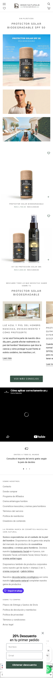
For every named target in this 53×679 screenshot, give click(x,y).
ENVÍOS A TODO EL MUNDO (26, 455)
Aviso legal (8, 624)
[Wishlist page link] (6, 8)
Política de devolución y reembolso (19, 610)
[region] (26, 455)
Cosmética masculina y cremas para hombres (24, 506)
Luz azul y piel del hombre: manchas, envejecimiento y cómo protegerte (22, 329)
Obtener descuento (24, 665)
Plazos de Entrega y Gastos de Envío (20, 605)
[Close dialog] (42, 633)
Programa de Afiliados (13, 496)
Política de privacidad (13, 614)
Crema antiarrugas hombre (15, 501)
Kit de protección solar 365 (26, 267)
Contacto (7, 486)
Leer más (7, 358)
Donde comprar (10, 491)
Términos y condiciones (14, 619)
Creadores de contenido (14, 521)
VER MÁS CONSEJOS (26, 379)
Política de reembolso (13, 516)
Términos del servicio (13, 511)
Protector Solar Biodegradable (26, 204)
